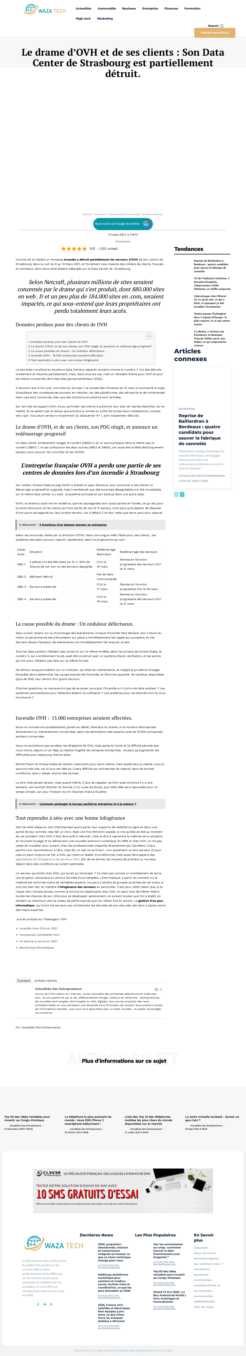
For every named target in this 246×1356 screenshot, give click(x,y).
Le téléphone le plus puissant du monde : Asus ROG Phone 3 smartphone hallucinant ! (88, 1120)
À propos (23, 980)
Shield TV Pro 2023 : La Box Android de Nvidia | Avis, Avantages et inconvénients (169, 1296)
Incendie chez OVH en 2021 (38, 928)
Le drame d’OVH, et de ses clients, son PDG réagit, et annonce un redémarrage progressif (91, 346)
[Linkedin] (44, 1304)
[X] (51, 1304)
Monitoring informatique (36, 947)
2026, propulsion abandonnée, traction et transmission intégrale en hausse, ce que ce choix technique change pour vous (114, 1252)
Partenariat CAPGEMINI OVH (39, 935)
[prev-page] (176, 494)
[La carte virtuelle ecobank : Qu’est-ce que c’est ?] (213, 1092)
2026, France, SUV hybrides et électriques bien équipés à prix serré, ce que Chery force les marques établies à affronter (114, 1313)
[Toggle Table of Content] (147, 336)
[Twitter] (161, 989)
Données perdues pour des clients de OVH (59, 341)
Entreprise (100, 214)
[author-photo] (6, 1125)
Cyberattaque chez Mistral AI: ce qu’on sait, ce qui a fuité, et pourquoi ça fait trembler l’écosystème (210, 301)
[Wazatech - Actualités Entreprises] (44, 9)
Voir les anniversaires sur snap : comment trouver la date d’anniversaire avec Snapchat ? (168, 1250)
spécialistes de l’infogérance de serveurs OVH (47, 859)
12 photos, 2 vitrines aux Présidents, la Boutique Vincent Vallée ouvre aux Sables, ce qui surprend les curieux (210, 338)
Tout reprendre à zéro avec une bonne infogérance (65, 360)
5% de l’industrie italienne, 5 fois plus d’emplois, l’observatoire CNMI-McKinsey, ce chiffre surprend (212, 284)
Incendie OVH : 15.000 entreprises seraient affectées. (67, 355)
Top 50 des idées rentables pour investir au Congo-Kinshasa (27, 1118)
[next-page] (182, 494)
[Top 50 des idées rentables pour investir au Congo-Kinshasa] (32, 1092)
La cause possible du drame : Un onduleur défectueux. (68, 351)
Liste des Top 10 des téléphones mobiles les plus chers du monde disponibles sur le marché (148, 1120)
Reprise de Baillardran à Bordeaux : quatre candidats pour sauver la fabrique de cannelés (211, 266)
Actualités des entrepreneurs (58, 989)
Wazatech (88, 214)
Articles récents (45, 980)
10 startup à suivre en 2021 (38, 941)
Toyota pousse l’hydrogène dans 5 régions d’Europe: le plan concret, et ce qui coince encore (212, 319)
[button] (216, 26)
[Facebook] (156, 989)
